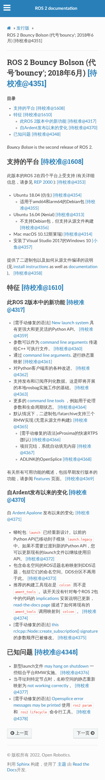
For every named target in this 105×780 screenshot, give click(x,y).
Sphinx (23, 764)
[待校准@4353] (71, 182)
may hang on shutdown (66, 666)
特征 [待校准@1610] (32, 115)
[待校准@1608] (62, 161)
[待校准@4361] (37, 362)
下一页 (84, 733)
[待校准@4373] (41, 578)
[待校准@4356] (34, 228)
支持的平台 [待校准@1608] (39, 108)
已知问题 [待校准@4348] (37, 134)
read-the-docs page (31, 605)
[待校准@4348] (56, 652)
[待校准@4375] (72, 638)
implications (47, 598)
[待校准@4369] (79, 479)
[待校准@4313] (69, 215)
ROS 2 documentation (56, 8)
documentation (83, 267)
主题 (62, 764)
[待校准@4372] (40, 559)
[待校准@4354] (67, 195)
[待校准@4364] (72, 407)
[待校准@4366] (46, 440)
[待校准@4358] (27, 273)
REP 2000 (43, 182)
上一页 (21, 733)
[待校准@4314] (78, 234)
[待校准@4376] (74, 673)
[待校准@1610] (43, 287)
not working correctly (47, 686)
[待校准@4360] (68, 349)
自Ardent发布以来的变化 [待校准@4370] (58, 128)
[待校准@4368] (77, 459)
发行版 (22, 28)
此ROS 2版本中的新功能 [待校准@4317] (58, 121)
